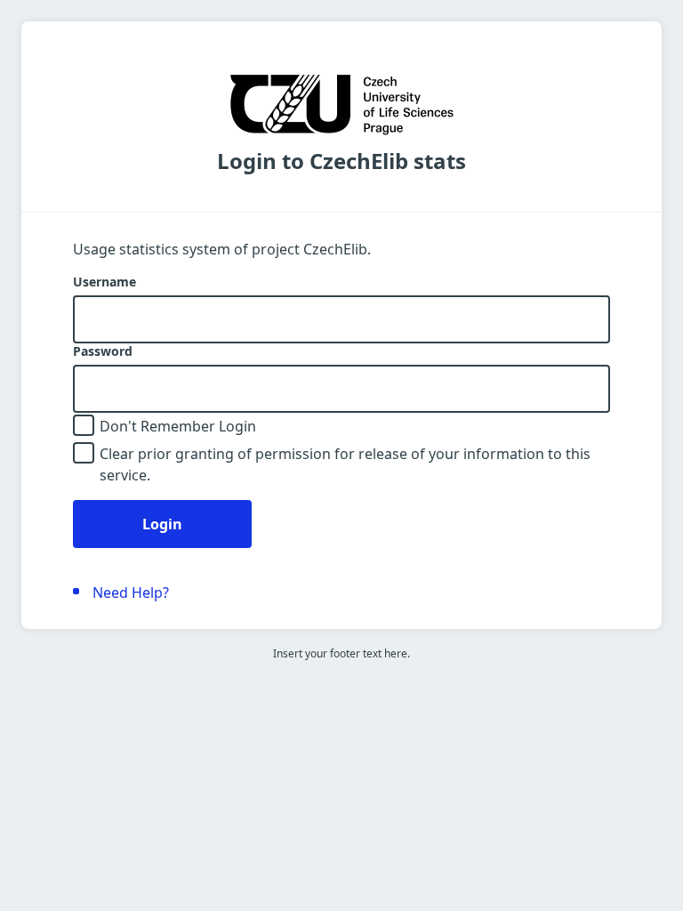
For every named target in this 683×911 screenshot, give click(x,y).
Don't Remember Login (178, 426)
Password (103, 351)
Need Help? (130, 592)
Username (104, 282)
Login (162, 524)
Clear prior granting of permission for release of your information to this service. (345, 464)
